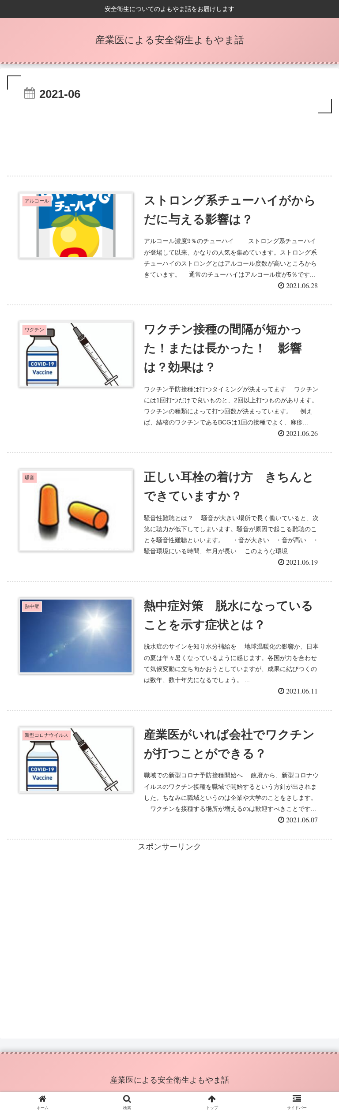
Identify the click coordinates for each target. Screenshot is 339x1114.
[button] (313, 856)
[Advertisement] (169, 140)
